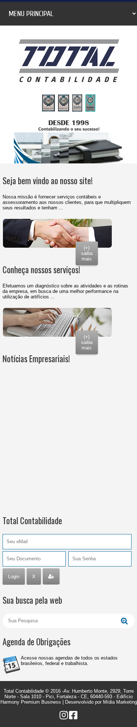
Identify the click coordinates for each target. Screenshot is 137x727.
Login (13, 576)
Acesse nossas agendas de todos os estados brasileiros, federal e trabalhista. (69, 660)
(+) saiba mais (86, 253)
